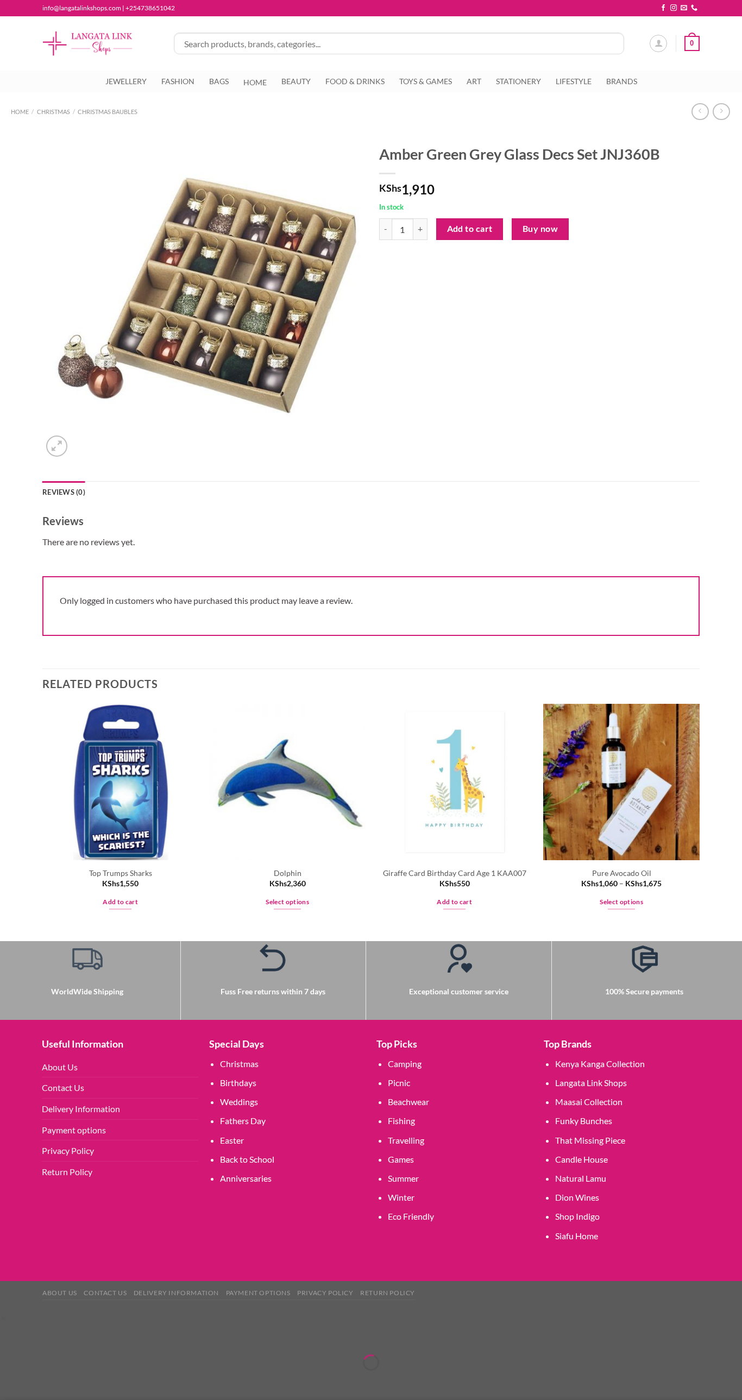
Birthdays (238, 1082)
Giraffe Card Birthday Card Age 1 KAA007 (454, 873)
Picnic (399, 1082)
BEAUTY (296, 81)
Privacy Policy (68, 1150)
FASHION (177, 81)
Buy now (540, 229)
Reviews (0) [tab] (63, 492)
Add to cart (470, 229)
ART (474, 81)
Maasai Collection (588, 1101)
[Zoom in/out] (10, 1335)
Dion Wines (577, 1197)
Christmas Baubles (107, 111)
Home (20, 111)
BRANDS (621, 81)
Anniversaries (246, 1178)
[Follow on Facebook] (663, 8)
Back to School (247, 1159)
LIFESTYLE (574, 81)
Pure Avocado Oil (621, 873)
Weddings (239, 1101)
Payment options (74, 1130)
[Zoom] (56, 446)
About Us (60, 1067)
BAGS (219, 81)
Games (401, 1159)
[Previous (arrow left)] (10, 1381)
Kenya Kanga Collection (600, 1063)
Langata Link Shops (591, 1082)
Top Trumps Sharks (120, 873)
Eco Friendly (411, 1216)
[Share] (73, 1335)
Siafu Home (576, 1236)
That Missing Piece (590, 1140)
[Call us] (694, 8)
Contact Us (63, 1087)
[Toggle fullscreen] (42, 1335)
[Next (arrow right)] (42, 1381)
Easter (232, 1140)
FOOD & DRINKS (355, 81)
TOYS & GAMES (425, 81)
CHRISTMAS (53, 111)
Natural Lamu (580, 1178)
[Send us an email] (684, 8)
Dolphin (287, 873)
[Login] (658, 43)
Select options (287, 901)
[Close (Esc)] (104, 1335)
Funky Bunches (583, 1120)
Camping (405, 1063)
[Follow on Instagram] (673, 8)
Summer (403, 1178)
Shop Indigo (577, 1216)
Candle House (581, 1159)
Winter (401, 1197)
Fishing (401, 1120)
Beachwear (408, 1101)
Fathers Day (243, 1120)
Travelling (406, 1140)
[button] (2, 1318)
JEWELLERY (126, 81)
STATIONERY (518, 81)
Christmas (239, 1063)
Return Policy (67, 1171)
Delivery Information (81, 1108)
